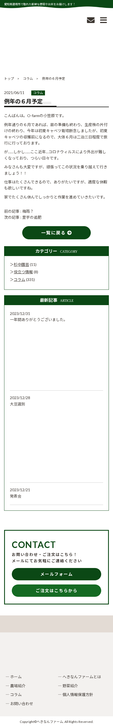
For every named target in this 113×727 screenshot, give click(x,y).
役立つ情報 (23, 271)
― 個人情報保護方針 (75, 694)
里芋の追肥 (31, 217)
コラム (38, 93)
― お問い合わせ (19, 703)
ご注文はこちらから (57, 590)
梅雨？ (28, 211)
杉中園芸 (21, 264)
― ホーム (13, 676)
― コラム (13, 694)
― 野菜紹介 (68, 685)
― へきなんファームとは (79, 676)
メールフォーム (56, 574)
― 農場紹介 (15, 685)
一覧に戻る (54, 232)
